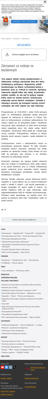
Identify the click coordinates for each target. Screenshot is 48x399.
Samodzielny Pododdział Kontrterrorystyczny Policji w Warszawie (21, 246)
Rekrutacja (5, 274)
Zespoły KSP (40, 233)
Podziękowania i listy (19, 260)
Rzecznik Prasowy (29, 341)
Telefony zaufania (8, 352)
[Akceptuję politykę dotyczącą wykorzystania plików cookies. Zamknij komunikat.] (45, 2)
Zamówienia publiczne (9, 277)
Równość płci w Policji (9, 287)
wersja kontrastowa (30, 387)
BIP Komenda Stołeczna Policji (38, 368)
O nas (3, 229)
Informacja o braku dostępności (13, 330)
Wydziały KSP (18, 233)
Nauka (13, 296)
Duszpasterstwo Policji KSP (11, 311)
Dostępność (5, 321)
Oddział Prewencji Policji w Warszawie (15, 242)
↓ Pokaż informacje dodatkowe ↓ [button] (24, 220)
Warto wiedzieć (35, 317)
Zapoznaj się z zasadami (8, 391)
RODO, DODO (5, 356)
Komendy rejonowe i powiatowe (13, 344)
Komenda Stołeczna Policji (11, 341)
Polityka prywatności (7, 394)
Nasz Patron (25, 252)
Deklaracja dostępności (10, 325)
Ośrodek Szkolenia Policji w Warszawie (15, 249)
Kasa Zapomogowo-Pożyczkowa (13, 293)
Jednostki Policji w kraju (32, 347)
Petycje (4, 350)
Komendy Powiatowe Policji (32, 236)
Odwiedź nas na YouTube (2, 367)
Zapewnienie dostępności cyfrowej (14, 333)
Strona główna (6, 38)
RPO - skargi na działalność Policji (21, 350)
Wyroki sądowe (17, 263)
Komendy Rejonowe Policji (11, 236)
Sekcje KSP (29, 233)
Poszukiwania (34, 260)
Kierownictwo (6, 233)
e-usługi (39, 325)
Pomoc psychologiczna (26, 296)
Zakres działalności (27, 325)
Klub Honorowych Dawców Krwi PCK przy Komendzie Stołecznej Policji (21, 308)
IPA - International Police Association (15, 317)
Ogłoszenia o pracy (34, 293)
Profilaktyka (6, 263)
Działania (16, 38)
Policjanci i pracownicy (9, 281)
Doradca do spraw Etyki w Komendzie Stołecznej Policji (21, 285)
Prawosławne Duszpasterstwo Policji (15, 314)
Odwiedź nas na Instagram (10, 367)
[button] (44, 17)
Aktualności (26, 38)
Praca (3, 266)
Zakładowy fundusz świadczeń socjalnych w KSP (19, 290)
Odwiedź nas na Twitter (14, 367)
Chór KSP (5, 304)
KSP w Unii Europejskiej (10, 252)
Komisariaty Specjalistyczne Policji (14, 239)
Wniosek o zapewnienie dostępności (15, 328)
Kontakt (4, 337)
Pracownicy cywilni (22, 270)
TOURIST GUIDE (23, 352)
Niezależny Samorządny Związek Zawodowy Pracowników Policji (22, 300)
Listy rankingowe (8, 270)
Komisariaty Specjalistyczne (12, 347)
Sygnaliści (5, 296)
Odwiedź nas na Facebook (6, 367)
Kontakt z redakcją (6, 378)
